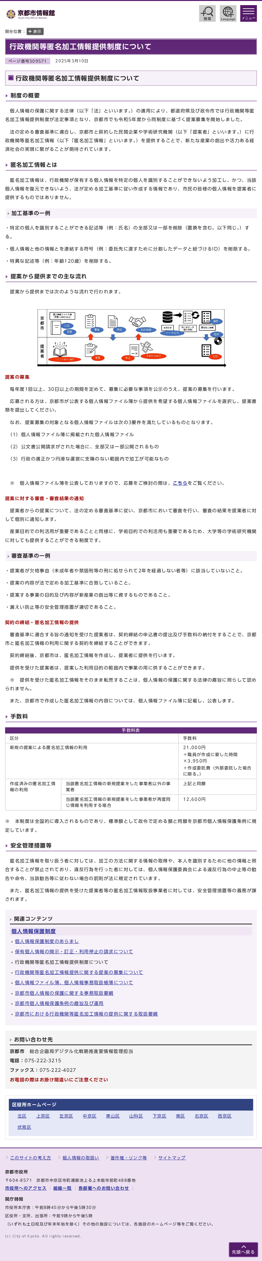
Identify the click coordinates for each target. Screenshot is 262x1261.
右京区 (202, 1116)
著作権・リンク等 (129, 1158)
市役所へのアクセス (26, 1188)
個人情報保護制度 (34, 931)
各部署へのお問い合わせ (104, 1188)
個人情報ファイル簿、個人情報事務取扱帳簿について (74, 982)
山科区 (136, 1116)
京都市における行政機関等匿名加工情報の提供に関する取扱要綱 (86, 1013)
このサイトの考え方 (30, 1158)
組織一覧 (62, 1188)
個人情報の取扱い (81, 1158)
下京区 (159, 1116)
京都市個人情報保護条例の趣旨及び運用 (59, 1003)
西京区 (225, 1116)
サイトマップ (172, 1158)
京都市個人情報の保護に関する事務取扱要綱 (64, 993)
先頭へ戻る (243, 1252)
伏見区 (24, 1127)
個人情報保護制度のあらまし (47, 941)
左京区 (66, 1116)
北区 (22, 1116)
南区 (180, 1116)
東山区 (113, 1116)
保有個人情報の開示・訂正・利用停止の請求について (74, 951)
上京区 (43, 1116)
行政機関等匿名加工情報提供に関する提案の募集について (79, 972)
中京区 (89, 1116)
